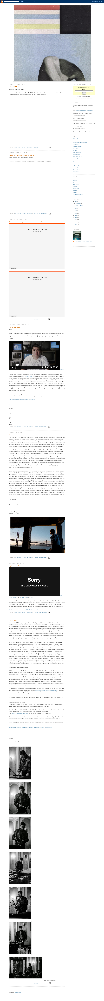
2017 (76, 201)
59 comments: (43, 557)
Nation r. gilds (76, 188)
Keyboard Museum (77, 167)
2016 (76, 208)
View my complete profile (81, 244)
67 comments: (43, 426)
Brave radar (75, 179)
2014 (76, 213)
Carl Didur (75, 180)
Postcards (75, 190)
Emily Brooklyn (76, 165)
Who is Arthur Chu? (15, 327)
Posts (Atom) (18, 992)
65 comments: (43, 319)
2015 (76, 211)
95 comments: (43, 213)
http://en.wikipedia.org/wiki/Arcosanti (20, 713)
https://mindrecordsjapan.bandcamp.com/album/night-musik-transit (23, 609)
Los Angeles (13, 620)
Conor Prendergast (77, 152)
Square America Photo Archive (80, 142)
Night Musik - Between (16, 566)
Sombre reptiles (76, 158)
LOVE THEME (13, 87)
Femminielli (75, 186)
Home (34, 989)
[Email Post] (49, 147)
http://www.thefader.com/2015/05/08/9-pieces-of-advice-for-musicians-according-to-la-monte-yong (30, 727)
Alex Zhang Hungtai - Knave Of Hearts (21, 155)
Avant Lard (75, 148)
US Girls (75, 150)
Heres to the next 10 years (17, 435)
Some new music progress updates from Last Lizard (25, 222)
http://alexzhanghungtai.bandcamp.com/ (84, 110)
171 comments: (43, 983)
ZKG (74, 140)
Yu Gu (28, 371)
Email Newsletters (82, 98)
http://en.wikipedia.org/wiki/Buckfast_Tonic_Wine (46, 690)
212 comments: (43, 147)
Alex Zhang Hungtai (23, 597)
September (78, 203)
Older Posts (62, 989)
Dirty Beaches (76, 184)
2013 (76, 215)
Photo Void (75, 138)
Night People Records (77, 156)
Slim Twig (75, 160)
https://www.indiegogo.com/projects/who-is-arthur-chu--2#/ (22, 399)
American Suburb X (77, 146)
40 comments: (43, 612)
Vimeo (32, 371)
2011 (76, 220)
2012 (76, 217)
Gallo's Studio (76, 171)
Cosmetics (75, 162)
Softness (74, 164)
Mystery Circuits (76, 169)
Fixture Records (76, 154)
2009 (76, 224)
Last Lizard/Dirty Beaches (83, 241)
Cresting (74, 182)
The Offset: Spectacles (78, 194)
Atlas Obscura (76, 144)
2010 (76, 222)
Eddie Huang (29, 376)
